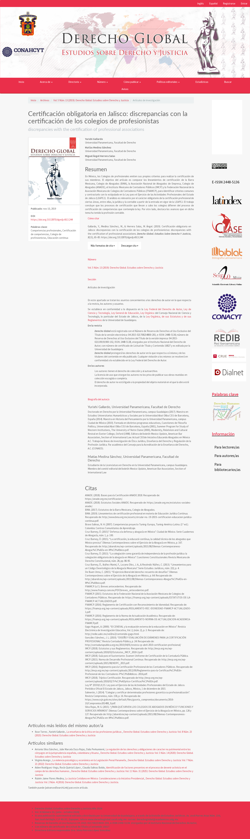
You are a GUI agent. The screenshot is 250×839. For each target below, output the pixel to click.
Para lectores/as (226, 447)
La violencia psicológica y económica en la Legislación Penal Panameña (89, 760)
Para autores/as (226, 455)
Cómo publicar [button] (131, 81)
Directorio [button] (74, 81)
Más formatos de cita (102, 245)
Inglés (200, 3)
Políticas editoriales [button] (167, 81)
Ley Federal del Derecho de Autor (163, 309)
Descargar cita (129, 245)
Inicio (21, 81)
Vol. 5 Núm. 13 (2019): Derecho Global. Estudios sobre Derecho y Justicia (91, 100)
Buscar (228, 81)
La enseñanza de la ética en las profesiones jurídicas (94, 731)
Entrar (244, 3)
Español (213, 3)
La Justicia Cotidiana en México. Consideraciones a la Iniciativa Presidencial (104, 778)
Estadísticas (201, 81)
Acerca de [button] (45, 81)
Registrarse (229, 3)
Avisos (125, 89)
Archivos (44, 100)
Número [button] (101, 81)
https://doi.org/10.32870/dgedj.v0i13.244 (52, 219)
